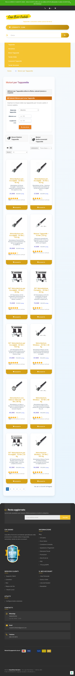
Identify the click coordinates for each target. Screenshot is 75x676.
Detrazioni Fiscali (45, 551)
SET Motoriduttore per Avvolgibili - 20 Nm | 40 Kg (16, 290)
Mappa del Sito (10, 586)
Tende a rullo (12, 57)
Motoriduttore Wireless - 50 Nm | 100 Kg (41, 454)
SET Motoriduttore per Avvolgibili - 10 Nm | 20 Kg (16, 454)
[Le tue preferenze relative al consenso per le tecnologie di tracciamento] (72, 673)
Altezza (12, 116)
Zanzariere (11, 48)
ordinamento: (34, 148)
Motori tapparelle (13, 53)
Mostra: (9, 152)
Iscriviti (65, 517)
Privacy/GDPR (44, 564)
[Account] (50, 8)
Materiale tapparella (13, 111)
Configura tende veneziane (14, 601)
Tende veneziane (13, 65)
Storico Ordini (44, 579)
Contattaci (9, 579)
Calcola (25, 127)
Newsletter (43, 586)
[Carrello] (55, 8)
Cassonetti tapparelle (15, 61)
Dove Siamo (43, 541)
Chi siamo (43, 537)
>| (23, 489)
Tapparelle (11, 44)
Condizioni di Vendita (46, 544)
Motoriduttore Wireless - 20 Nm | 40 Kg (41, 345)
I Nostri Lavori (10, 589)
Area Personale (44, 576)
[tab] (29, 91)
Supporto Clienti (11, 576)
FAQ (41, 561)
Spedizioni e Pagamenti (47, 548)
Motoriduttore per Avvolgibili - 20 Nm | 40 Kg (16, 180)
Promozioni (43, 554)
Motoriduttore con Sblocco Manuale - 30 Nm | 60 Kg (17, 399)
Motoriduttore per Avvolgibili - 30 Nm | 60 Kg (41, 180)
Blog (40, 534)
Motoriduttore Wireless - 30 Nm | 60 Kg (41, 399)
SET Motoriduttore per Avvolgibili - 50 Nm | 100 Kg (16, 345)
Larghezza (13, 121)
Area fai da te (44, 558)
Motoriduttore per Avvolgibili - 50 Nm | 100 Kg (16, 235)
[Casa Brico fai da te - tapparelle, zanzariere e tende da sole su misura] (37, 17)
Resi (7, 583)
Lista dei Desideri (45, 583)
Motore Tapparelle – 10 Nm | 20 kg (41, 234)
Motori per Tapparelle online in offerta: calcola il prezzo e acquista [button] (26, 92)
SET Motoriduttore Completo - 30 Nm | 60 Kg (41, 290)
